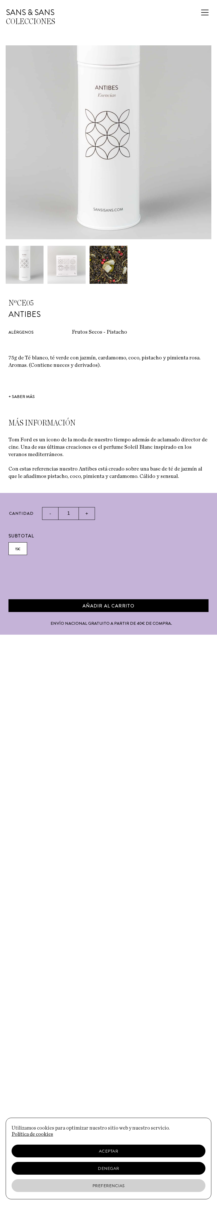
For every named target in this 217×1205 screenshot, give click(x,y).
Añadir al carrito (108, 605)
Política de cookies (32, 1134)
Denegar (108, 1168)
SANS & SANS (30, 12)
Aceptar (108, 1151)
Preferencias (108, 1186)
